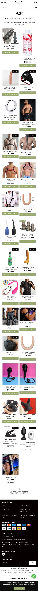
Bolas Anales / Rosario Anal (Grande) (10, 415)
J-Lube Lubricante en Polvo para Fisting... (27, 59)
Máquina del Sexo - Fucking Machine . (10, 440)
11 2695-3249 (8, 536)
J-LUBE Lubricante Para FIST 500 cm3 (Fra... (10, 476)
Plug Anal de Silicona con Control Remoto (27, 443)
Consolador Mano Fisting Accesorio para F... (10, 88)
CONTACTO (6, 510)
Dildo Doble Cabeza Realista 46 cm (28, 208)
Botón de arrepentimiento (19, 579)
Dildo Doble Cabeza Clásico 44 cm (28, 352)
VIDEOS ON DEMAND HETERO (27, 516)
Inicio (4, 506)
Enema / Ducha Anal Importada (10, 237)
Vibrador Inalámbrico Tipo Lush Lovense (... (10, 296)
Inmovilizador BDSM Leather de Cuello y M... (27, 151)
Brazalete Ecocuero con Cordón (27, 323)
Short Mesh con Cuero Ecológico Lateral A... (27, 123)
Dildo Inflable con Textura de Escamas (10, 46)
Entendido (19, 588)
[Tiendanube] (19, 568)
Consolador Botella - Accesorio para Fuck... (10, 268)
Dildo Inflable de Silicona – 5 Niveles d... (27, 386)
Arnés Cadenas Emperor (27, 296)
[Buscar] (36, 7)
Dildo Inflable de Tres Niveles (10, 387)
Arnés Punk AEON (10, 326)
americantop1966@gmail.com (14, 539)
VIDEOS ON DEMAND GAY (10, 516)
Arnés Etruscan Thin (10, 151)
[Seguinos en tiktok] (3, 554)
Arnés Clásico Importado (10, 180)
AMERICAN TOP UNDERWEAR (24, 510)
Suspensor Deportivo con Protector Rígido (27, 86)
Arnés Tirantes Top (10, 208)
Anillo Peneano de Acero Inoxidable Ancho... (10, 116)
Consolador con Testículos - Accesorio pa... (27, 267)
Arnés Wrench (10, 352)
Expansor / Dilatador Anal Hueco (27, 415)
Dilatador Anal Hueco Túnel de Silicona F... (27, 234)
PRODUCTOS (23, 506)
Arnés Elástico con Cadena (27, 180)
